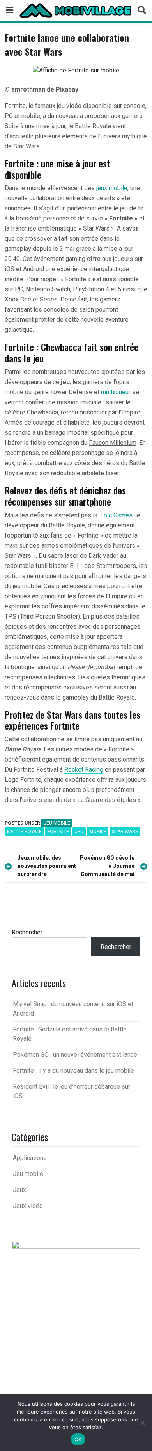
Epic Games (116, 515)
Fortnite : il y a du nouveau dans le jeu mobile (73, 1070)
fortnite (58, 831)
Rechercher (27, 932)
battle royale (24, 831)
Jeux (19, 1190)
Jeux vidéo (28, 1205)
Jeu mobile (57, 823)
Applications (30, 1158)
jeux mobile (111, 188)
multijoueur (116, 392)
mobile (97, 831)
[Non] (142, 1422)
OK (78, 1439)
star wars (125, 831)
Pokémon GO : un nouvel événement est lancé (75, 1054)
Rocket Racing (83, 769)
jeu (79, 831)
